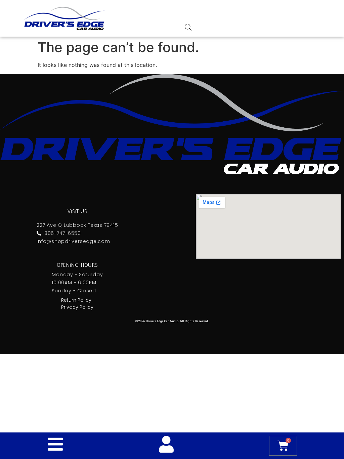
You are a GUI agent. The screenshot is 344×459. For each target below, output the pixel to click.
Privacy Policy (77, 307)
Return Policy (76, 300)
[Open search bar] (188, 27)
